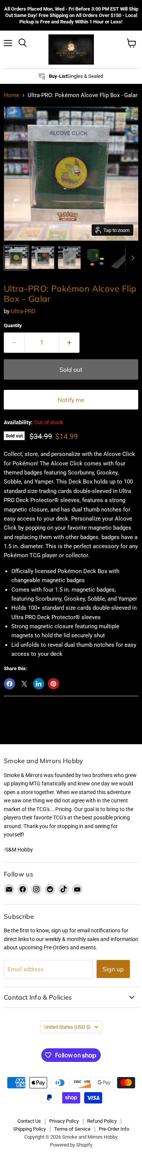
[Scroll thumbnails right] (131, 258)
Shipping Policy (29, 1129)
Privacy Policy (64, 1121)
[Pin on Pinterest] (53, 683)
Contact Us (29, 1121)
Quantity (13, 325)
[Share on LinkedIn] (38, 683)
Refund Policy (102, 1121)
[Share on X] (24, 683)
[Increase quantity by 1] (69, 342)
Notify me (71, 399)
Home (11, 95)
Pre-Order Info (114, 1129)
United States (67, 1027)
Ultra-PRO (23, 311)
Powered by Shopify (71, 1145)
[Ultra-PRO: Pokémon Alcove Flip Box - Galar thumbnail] (16, 258)
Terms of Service (72, 1129)
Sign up (113, 969)
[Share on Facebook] (9, 683)
